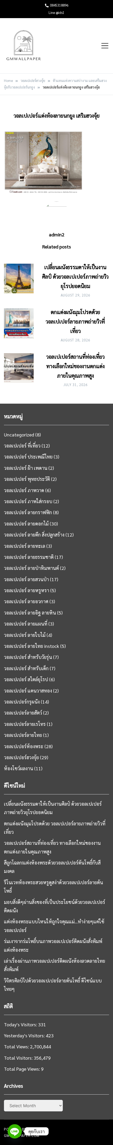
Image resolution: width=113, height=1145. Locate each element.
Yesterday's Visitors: (25, 1035)
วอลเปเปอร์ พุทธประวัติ (27, 479)
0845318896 (59, 5)
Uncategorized (19, 434)
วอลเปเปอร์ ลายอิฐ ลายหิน (30, 613)
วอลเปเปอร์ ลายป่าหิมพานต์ (31, 568)
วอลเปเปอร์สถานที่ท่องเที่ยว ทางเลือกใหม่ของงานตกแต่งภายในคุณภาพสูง (75, 366)
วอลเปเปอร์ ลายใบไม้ (24, 635)
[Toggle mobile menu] (105, 45)
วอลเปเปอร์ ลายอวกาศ (26, 601)
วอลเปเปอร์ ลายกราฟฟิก (28, 512)
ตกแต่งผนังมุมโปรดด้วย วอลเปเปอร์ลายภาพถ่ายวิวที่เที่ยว (75, 321)
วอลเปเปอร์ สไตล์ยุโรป (26, 679)
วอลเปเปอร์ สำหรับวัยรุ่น (28, 657)
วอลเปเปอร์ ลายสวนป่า (26, 579)
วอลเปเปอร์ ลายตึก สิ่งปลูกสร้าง (34, 535)
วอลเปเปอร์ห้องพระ (23, 746)
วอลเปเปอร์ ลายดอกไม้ (26, 524)
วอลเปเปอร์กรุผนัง (22, 702)
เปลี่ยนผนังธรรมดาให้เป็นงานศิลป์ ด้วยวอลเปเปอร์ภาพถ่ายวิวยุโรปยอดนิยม (75, 276)
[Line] (15, 1131)
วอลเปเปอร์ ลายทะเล (24, 546)
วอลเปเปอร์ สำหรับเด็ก (26, 668)
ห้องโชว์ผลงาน (18, 768)
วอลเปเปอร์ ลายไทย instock (31, 646)
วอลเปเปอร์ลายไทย (23, 735)
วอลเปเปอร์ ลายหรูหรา (26, 590)
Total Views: (17, 1046)
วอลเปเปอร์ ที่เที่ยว (22, 446)
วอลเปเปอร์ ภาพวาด (24, 490)
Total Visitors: (19, 1058)
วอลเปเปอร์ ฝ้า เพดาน (25, 468)
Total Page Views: (22, 1069)
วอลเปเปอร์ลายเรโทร (25, 724)
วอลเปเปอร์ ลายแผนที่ (25, 624)
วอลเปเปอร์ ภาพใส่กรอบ (28, 501)
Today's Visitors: (21, 1024)
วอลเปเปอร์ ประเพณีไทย (28, 457)
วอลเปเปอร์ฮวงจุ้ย (21, 757)
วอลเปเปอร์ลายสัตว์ (23, 713)
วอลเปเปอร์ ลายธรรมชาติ (29, 557)
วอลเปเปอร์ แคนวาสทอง (28, 691)
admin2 (56, 234)
